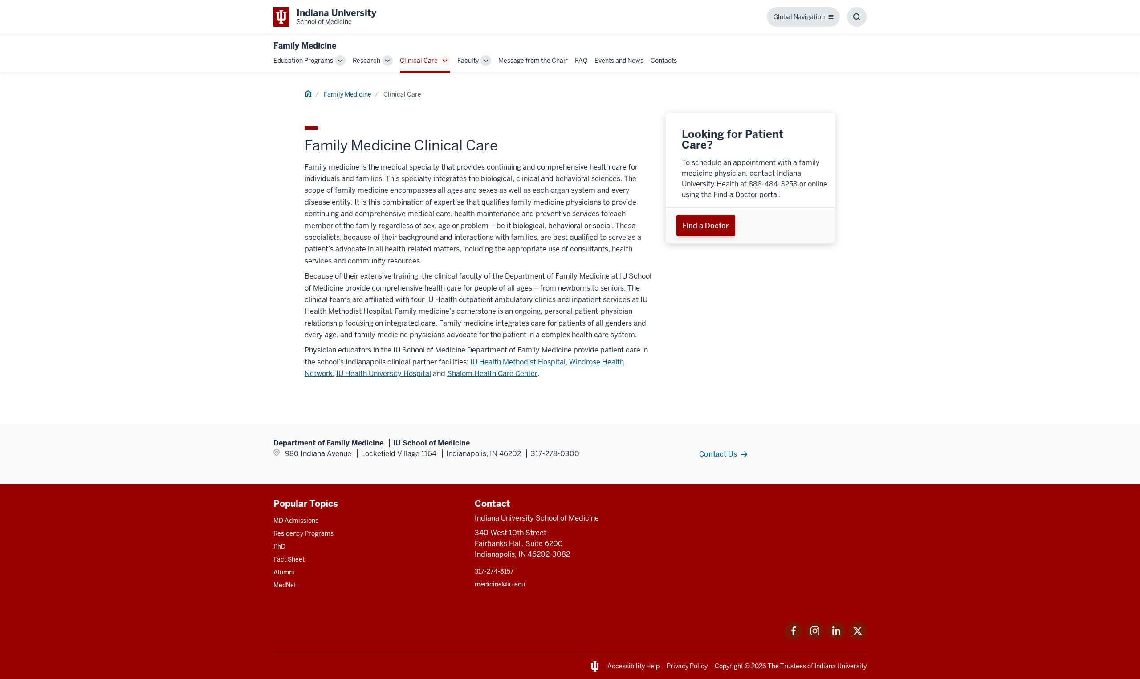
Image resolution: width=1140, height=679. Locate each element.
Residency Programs (303, 533)
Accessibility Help (633, 666)
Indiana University (840, 666)
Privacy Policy (687, 666)
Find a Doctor (706, 225)
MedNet (284, 585)
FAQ (581, 61)
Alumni (283, 572)
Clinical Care (419, 61)
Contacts (664, 61)
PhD (279, 546)
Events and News (618, 61)
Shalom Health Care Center (492, 373)
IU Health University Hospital (383, 373)
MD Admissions (295, 521)
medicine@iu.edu (500, 584)
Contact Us (718, 453)
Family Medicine (304, 45)
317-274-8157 (494, 571)
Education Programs (303, 61)
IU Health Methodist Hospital (518, 362)
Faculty (468, 61)
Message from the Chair (533, 61)
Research (366, 61)
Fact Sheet (289, 559)
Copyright (729, 666)
